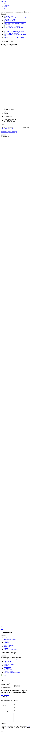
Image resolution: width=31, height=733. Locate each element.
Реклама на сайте (8, 669)
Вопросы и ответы (19, 37)
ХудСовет (6, 665)
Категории (3, 13)
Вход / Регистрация (9, 664)
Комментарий (4, 712)
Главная (6, 40)
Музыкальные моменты (10, 639)
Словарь (11, 36)
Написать (3, 723)
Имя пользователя (5, 703)
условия (28, 726)
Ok (1, 731)
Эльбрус (6, 643)
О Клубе (6, 662)
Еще (2, 629)
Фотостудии (15, 33)
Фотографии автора (9, 132)
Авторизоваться (5, 695)
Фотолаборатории (19, 31)
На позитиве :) (7, 642)
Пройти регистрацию (14, 658)
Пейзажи (6, 641)
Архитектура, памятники (10, 649)
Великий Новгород (9, 645)
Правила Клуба (8, 661)
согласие (7, 727)
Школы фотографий (20, 34)
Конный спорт (7, 646)
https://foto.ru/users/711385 (7, 128)
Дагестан (6, 648)
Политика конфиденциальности (12, 672)
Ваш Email (3, 706)
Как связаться (7, 667)
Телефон (3, 709)
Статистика (7, 668)
